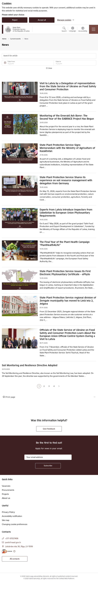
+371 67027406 (11, 538)
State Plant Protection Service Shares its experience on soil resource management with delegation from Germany (66, 180)
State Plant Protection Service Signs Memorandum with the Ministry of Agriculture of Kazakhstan (67, 148)
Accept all (42, 20)
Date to (58, 62)
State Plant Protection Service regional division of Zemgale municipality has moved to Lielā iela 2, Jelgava (68, 300)
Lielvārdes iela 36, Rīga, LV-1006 (19, 546)
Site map (5, 520)
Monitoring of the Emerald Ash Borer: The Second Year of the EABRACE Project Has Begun (67, 117)
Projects (5, 494)
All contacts (15, 559)
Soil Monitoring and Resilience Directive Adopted (29, 365)
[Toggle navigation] (93, 29)
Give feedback (49, 429)
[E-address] (7, 551)
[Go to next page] (59, 386)
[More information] (14, 551)
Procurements (8, 490)
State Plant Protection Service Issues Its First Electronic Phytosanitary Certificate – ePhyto (65, 273)
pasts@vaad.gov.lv (13, 542)
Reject (14, 20)
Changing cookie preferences (14, 524)
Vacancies (6, 486)
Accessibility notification (12, 516)
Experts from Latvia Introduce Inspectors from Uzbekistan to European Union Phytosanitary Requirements (66, 212)
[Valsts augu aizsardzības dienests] (17, 29)
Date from (11, 62)
